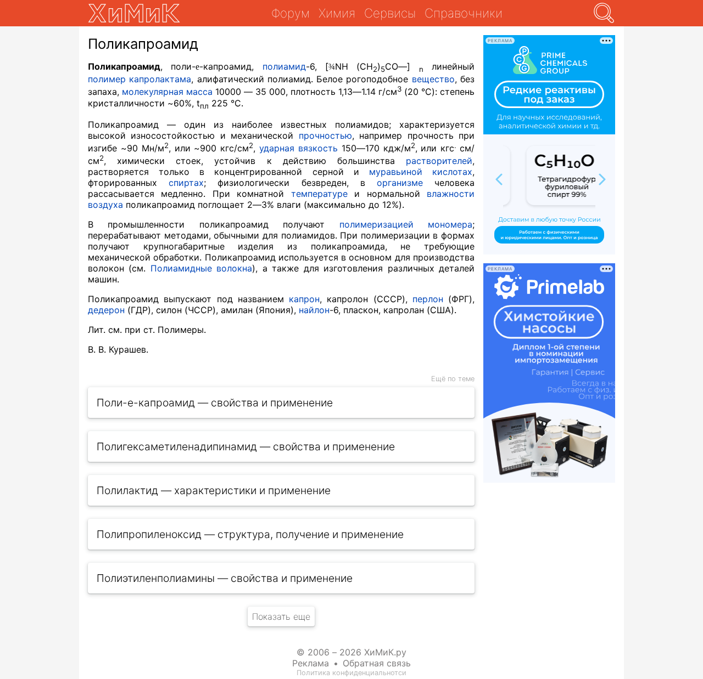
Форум (290, 12)
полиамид (284, 66)
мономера (450, 224)
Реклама (310, 663)
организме (400, 182)
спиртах (186, 182)
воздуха (105, 204)
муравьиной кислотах (420, 171)
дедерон (106, 309)
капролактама (160, 78)
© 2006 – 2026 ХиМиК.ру (351, 652)
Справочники (464, 12)
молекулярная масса (167, 92)
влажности (451, 193)
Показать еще (281, 616)
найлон (314, 309)
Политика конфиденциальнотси (351, 673)
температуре (319, 193)
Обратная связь (377, 663)
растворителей (439, 160)
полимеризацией (376, 224)
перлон (427, 298)
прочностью (325, 135)
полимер (107, 78)
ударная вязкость (298, 148)
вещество (433, 78)
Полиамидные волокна (201, 268)
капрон (304, 298)
